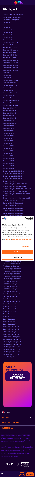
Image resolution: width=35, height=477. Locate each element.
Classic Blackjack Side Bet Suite (14, 186)
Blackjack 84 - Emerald (11, 70)
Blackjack (6, 22)
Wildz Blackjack (8, 357)
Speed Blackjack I (9, 314)
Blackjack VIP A (8, 136)
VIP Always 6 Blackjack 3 (12, 344)
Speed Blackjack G (9, 309)
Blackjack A (7, 73)
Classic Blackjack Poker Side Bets (15, 184)
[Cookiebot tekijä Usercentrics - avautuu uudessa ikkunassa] (25, 218)
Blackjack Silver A (9, 108)
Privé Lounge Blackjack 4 (12, 266)
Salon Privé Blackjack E (11, 289)
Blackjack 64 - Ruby (10, 52)
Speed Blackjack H (9, 311)
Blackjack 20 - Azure (10, 42)
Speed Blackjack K (9, 319)
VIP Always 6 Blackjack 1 (12, 339)
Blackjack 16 (7, 37)
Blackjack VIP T (8, 166)
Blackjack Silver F (9, 120)
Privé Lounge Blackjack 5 (12, 268)
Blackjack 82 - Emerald (11, 65)
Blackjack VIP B (8, 138)
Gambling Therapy (8, 450)
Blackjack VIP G (8, 148)
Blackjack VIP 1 (8, 126)
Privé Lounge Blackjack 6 (12, 271)
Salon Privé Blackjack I (11, 299)
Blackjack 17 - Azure (10, 40)
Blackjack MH (8, 90)
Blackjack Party (8, 98)
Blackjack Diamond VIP (11, 80)
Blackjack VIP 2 (8, 128)
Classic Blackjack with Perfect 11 (15, 191)
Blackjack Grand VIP (10, 85)
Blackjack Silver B (9, 110)
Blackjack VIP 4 (8, 133)
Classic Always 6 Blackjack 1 (13, 171)
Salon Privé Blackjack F (11, 291)
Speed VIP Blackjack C (11, 332)
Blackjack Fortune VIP (11, 83)
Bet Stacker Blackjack (11, 20)
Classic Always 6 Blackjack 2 (13, 173)
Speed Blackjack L (9, 321)
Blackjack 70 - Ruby (10, 57)
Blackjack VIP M (8, 158)
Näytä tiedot (25, 246)
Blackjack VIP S (8, 163)
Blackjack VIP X (8, 168)
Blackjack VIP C (8, 141)
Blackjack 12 (7, 30)
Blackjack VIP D (8, 143)
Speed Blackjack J (9, 316)
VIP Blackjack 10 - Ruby (11, 347)
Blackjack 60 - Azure (10, 50)
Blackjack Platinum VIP (11, 100)
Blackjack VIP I (8, 153)
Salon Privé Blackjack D (11, 286)
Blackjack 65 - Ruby (10, 55)
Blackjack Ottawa (9, 95)
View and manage (6, 456)
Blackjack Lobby (9, 88)
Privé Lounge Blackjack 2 (12, 261)
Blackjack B (7, 75)
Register (30, 474)
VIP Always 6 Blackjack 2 (12, 342)
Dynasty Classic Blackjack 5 (13, 213)
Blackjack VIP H (8, 151)
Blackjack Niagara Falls (11, 93)
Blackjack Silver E (9, 118)
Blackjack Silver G (9, 123)
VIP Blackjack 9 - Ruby (11, 354)
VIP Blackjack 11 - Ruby (11, 349)
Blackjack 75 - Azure (10, 60)
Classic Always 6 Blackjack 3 (13, 176)
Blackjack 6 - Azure (10, 47)
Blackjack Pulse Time (10, 105)
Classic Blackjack (9, 181)
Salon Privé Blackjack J (11, 301)
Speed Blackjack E (9, 306)
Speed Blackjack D (9, 304)
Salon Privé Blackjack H (11, 296)
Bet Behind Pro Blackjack (12, 17)
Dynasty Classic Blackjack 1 (13, 203)
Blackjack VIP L (8, 156)
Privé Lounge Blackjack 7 (12, 274)
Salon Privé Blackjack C (11, 284)
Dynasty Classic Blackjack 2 (13, 205)
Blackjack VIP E (8, 146)
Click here (3, 453)
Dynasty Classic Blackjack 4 (13, 210)
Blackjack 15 (7, 35)
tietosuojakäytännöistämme (21, 239)
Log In (22, 474)
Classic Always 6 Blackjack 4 (13, 178)
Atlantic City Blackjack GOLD (13, 15)
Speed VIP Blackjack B (11, 329)
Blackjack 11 (7, 27)
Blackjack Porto (8, 103)
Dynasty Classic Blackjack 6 (13, 215)
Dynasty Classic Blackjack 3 (13, 208)
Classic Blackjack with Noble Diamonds (17, 189)
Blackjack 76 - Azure (10, 62)
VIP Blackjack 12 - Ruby (11, 352)
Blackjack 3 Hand (9, 45)
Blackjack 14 (7, 32)
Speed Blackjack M (9, 324)
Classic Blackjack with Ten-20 (13, 200)
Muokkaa (16, 257)
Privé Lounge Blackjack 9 (12, 279)
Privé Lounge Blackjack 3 (12, 263)
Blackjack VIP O (8, 161)
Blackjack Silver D (9, 115)
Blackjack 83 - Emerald (11, 67)
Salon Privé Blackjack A (11, 281)
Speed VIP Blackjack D (11, 334)
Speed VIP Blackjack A (11, 326)
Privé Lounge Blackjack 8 (12, 276)
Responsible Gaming (22, 447)
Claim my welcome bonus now (17, 376)
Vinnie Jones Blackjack (11, 337)
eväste (7, 239)
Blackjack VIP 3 (8, 131)
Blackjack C (7, 78)
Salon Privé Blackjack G (11, 294)
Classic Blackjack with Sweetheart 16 (16, 198)
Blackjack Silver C (9, 113)
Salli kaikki (17, 252)
